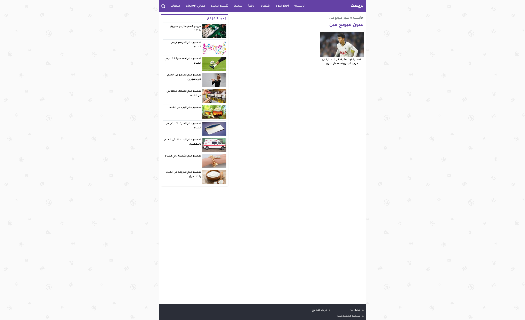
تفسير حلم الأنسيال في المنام (183, 156)
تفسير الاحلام (219, 6)
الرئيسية (299, 6)
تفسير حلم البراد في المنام (185, 107)
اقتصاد (265, 6)
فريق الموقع (319, 310)
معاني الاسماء (195, 6)
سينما (238, 6)
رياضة (251, 6)
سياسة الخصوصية (349, 316)
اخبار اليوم (282, 6)
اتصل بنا (355, 310)
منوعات (175, 6)
